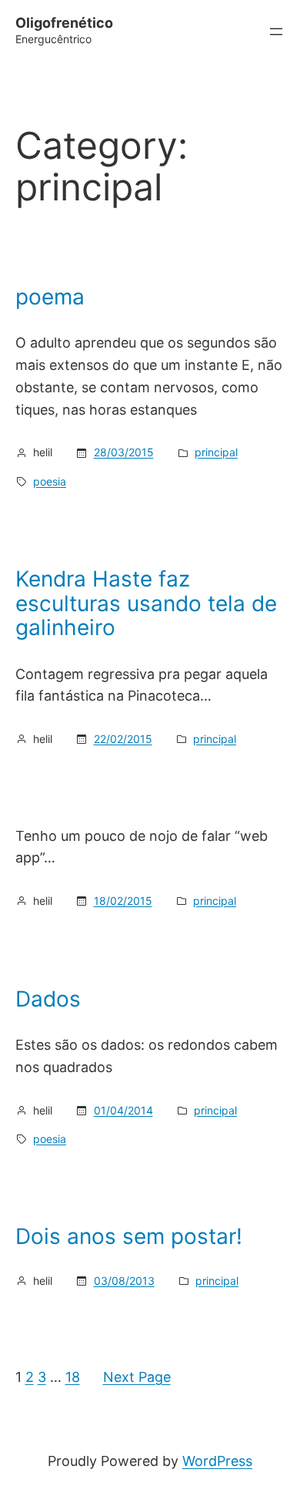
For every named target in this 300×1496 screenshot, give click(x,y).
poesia (49, 481)
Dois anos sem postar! (128, 1237)
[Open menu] (276, 31)
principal (216, 452)
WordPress (217, 1461)
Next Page (137, 1377)
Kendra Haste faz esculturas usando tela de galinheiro (146, 603)
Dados (48, 999)
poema (50, 297)
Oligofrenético (64, 23)
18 (72, 1377)
